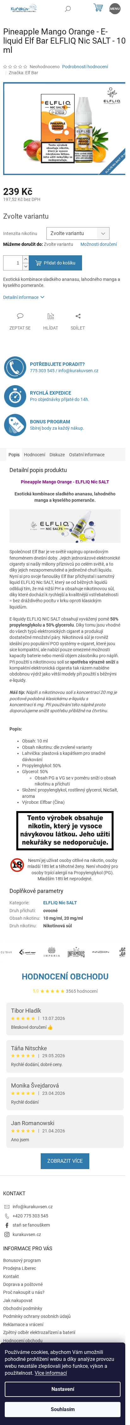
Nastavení (62, 1389)
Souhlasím (63, 1409)
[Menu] (115, 9)
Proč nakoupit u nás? (23, 1292)
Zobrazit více (65, 1161)
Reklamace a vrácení (23, 1324)
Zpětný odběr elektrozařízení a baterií (39, 1332)
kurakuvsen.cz (27, 1234)
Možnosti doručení (98, 244)
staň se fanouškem (31, 1225)
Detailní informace (20, 297)
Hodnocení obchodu (65, 976)
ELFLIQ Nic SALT (60, 902)
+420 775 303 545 (30, 1215)
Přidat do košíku (59, 262)
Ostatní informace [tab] (86, 454)
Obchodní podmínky (22, 1308)
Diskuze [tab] (57, 454)
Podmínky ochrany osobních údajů (37, 1316)
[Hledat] (68, 9)
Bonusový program (22, 1260)
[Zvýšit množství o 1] (25, 259)
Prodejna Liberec (19, 1268)
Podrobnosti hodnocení (85, 66)
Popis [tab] (14, 454)
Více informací (51, 1373)
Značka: (23, 72)
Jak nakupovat (17, 1300)
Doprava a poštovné (23, 1284)
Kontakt (11, 1276)
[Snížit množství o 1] (25, 266)
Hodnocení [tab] (34, 454)
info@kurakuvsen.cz (33, 1206)
